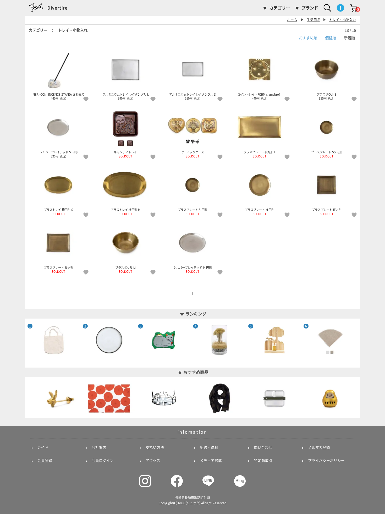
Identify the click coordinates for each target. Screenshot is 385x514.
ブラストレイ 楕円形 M (125, 211)
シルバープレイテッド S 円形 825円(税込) (59, 154)
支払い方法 (155, 447)
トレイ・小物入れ (342, 19)
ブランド (309, 8)
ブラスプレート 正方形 (327, 211)
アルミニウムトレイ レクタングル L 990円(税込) (125, 96)
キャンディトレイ (125, 154)
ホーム (292, 19)
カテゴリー (279, 8)
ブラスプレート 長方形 (58, 269)
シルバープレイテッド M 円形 (192, 269)
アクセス (153, 460)
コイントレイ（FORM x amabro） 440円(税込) (259, 96)
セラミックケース (192, 154)
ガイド (42, 447)
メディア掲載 (211, 460)
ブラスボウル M (125, 269)
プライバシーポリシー (326, 460)
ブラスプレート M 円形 (259, 211)
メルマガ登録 (319, 447)
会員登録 (44, 460)
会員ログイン (103, 460)
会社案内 (99, 447)
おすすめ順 (308, 38)
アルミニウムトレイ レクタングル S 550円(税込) (192, 96)
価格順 (330, 38)
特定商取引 (263, 460)
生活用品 (313, 19)
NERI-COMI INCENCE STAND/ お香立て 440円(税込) (58, 96)
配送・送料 (209, 447)
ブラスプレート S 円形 (192, 211)
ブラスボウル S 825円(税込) (327, 96)
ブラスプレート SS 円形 (326, 154)
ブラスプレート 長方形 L (260, 154)
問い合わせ (263, 447)
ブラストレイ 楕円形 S (58, 211)
